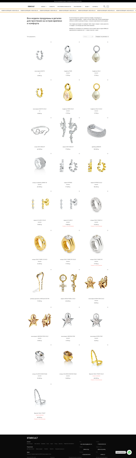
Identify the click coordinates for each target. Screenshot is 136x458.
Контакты (95, 6)
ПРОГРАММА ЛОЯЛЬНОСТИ (64, 6)
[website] (104, 7)
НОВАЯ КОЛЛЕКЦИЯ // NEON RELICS (10, 10)
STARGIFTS (52, 6)
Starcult (32, 438)
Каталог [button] (43, 6)
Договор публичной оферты (101, 457)
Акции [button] (87, 6)
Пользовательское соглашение (75, 457)
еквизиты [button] (52, 457)
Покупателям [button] (77, 6)
